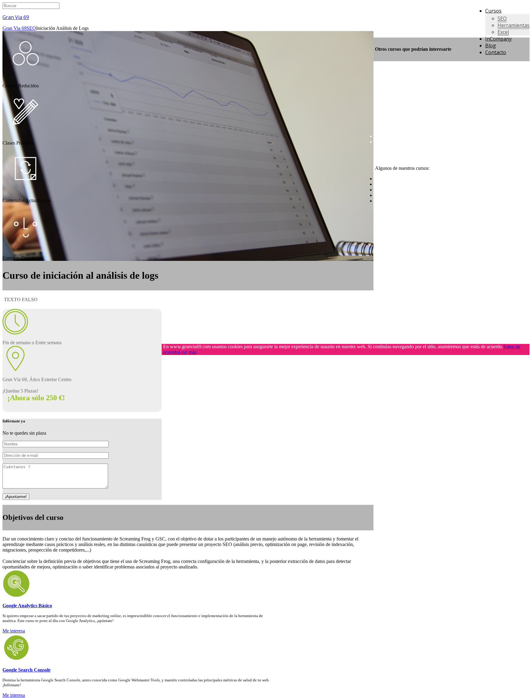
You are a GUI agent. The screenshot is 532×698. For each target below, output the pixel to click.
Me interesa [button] (13, 630)
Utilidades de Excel (394, 136)
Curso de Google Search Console (407, 200)
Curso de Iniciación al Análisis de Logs (413, 178)
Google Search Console (26, 669)
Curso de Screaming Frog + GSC (407, 189)
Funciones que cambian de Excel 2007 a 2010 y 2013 (427, 141)
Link (379, 157)
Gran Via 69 (15, 17)
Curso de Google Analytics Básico (408, 184)
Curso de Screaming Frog (400, 195)
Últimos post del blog (396, 125)
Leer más (187, 352)
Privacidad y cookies (395, 152)
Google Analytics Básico (27, 605)
